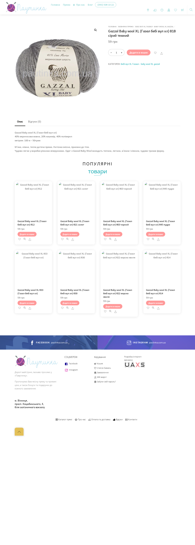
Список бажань (103, 368)
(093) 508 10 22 (106, 4)
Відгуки (119, 419)
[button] (95, 30)
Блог (90, 4)
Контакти (132, 419)
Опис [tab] (20, 121)
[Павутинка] (25, 7)
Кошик (99, 363)
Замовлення (102, 372)
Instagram (73, 369)
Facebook (73, 363)
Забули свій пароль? (106, 381)
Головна (55, 4)
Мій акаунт (101, 377)
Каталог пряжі (65, 419)
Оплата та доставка (100, 419)
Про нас (80, 4)
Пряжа (66, 4)
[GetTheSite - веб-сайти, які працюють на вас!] (135, 367)
